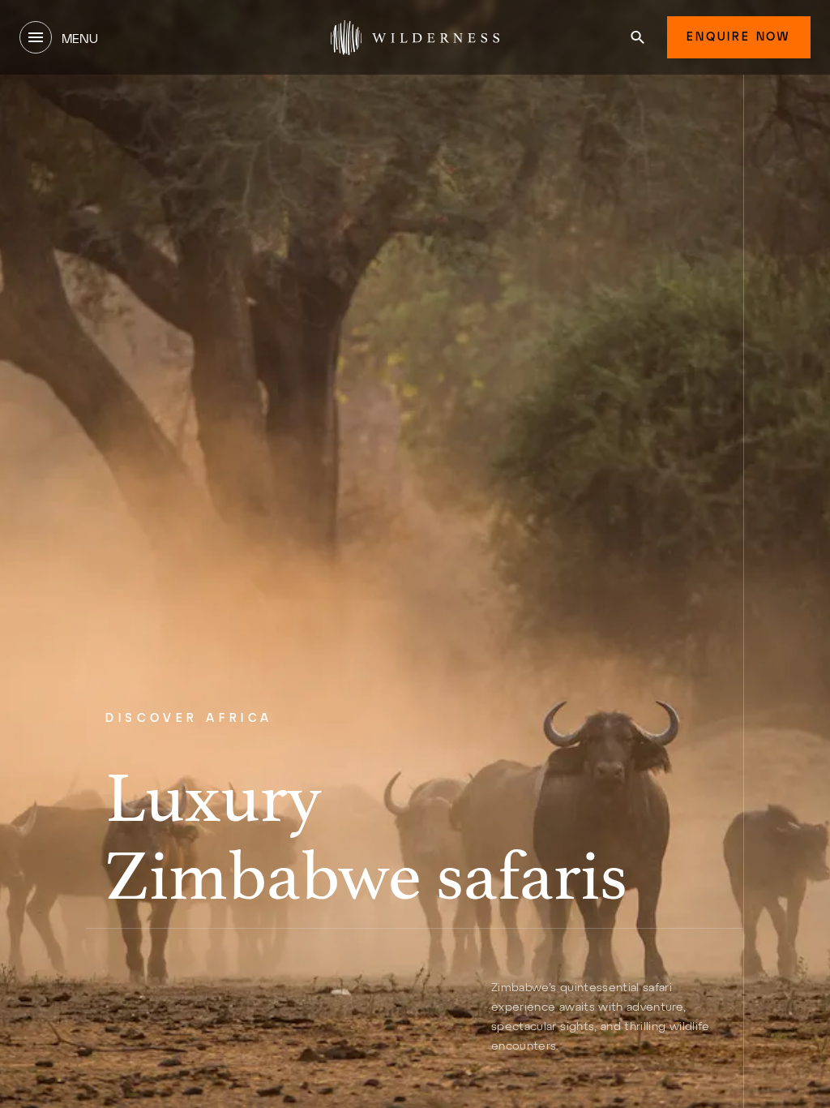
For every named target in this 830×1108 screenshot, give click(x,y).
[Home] (415, 37)
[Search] (637, 37)
